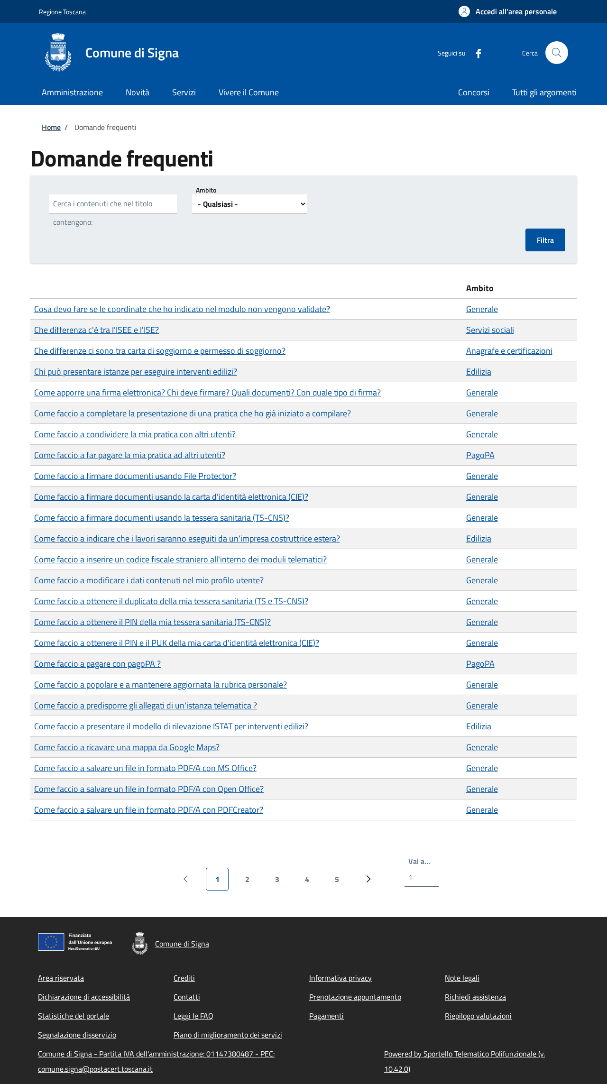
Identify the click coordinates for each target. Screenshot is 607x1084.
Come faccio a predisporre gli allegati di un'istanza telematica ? (145, 705)
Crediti (184, 977)
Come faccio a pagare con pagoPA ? (97, 663)
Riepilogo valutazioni (478, 1015)
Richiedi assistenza (475, 996)
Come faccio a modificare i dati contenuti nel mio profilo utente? (149, 580)
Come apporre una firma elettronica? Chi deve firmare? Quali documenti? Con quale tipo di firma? (207, 392)
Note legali (462, 977)
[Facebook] (474, 52)
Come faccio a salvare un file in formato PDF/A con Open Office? (149, 788)
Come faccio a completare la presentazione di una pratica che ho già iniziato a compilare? (192, 413)
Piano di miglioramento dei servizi (228, 1034)
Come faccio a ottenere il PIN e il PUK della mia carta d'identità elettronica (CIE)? (176, 642)
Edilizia (478, 371)
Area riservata (61, 977)
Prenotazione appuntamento (355, 996)
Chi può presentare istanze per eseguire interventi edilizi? (135, 371)
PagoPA (480, 455)
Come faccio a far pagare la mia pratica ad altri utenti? (129, 455)
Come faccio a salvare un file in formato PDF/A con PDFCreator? (148, 809)
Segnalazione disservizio (77, 1034)
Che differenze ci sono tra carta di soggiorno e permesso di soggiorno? (159, 350)
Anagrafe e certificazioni (509, 350)
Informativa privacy (340, 977)
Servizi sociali (490, 329)
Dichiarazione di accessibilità (84, 996)
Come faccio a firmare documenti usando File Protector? (135, 475)
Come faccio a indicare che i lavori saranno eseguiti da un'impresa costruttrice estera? (187, 538)
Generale (482, 309)
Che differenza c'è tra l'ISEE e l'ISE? (96, 329)
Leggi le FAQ (193, 1015)
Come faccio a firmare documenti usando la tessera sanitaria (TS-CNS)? (161, 517)
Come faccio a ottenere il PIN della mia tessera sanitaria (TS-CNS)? (152, 621)
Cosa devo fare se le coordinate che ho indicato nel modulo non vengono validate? (182, 309)
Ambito (206, 190)
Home (51, 127)
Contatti (187, 996)
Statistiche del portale (73, 1015)
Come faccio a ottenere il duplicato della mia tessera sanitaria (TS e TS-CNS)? (171, 601)
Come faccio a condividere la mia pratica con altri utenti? (135, 434)
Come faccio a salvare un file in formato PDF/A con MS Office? (145, 768)
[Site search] (556, 52)
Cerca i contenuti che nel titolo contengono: (102, 213)
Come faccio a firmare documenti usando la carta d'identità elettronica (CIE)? (171, 496)
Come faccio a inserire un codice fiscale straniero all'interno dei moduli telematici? (180, 559)
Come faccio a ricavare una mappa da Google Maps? (127, 747)
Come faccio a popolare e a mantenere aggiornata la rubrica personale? (160, 684)
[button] (507, 11)
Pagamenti (326, 1015)
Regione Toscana (62, 12)
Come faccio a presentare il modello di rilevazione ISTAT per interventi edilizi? (171, 726)
